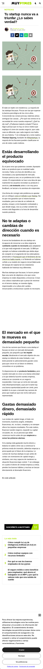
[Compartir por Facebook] (12, 35)
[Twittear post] (17, 35)
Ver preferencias (21, 662)
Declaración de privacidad (27, 666)
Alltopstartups (32, 138)
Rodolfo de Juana (18, 28)
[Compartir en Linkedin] (21, 35)
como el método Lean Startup (25, 196)
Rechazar (21, 656)
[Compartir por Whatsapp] (26, 35)
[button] (40, 615)
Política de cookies (12, 666)
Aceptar (21, 650)
